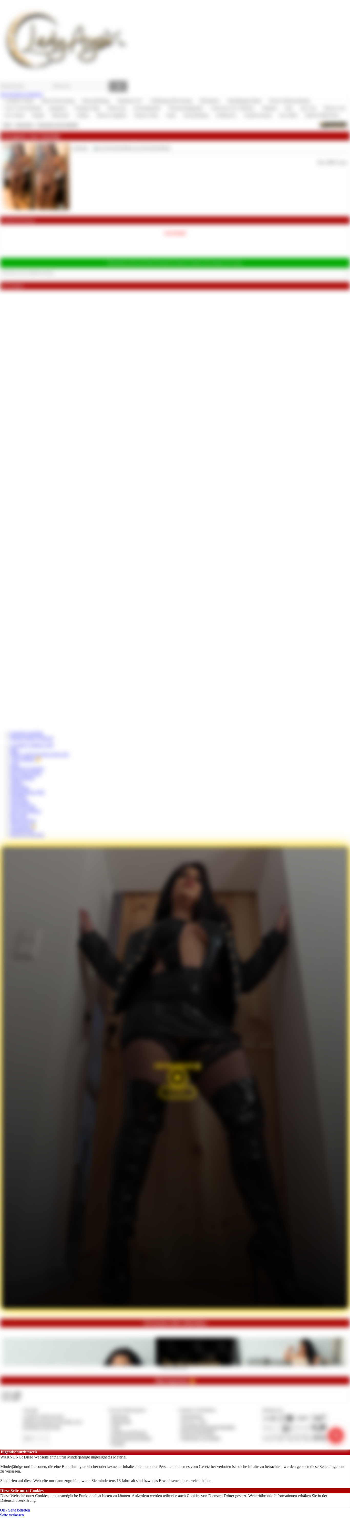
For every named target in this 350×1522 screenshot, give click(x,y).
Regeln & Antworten (27, 834)
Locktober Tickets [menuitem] (19, 101)
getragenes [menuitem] (57, 108)
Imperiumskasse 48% (27, 792)
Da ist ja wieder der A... (175, 1367)
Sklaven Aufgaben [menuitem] (112, 115)
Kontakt (118, 1443)
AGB (115, 1427)
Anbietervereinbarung (129, 1432)
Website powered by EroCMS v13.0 (52, 1422)
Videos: (11, 1393)
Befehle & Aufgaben (27, 768)
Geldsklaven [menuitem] (226, 115)
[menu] (175, 108)
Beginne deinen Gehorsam (31, 738)
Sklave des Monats (25, 811)
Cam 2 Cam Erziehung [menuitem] (23, 108)
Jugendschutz (192, 1416)
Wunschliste (20, 801)
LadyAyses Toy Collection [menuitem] (232, 108)
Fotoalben (18, 797)
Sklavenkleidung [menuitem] (95, 101)
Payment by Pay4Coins (42, 1427)
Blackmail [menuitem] (60, 115)
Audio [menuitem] (171, 115)
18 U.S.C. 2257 (194, 1422)
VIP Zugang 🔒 (23, 825)
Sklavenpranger (23, 820)
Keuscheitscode (23, 806)
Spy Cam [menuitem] (308, 108)
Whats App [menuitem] (116, 108)
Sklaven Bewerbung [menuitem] (57, 101)
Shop (7, 124)
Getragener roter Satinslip (57, 124)
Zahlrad (16, 782)
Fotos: (11, 1398)
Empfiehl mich (22, 830)
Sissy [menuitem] (289, 108)
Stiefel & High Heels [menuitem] (322, 115)
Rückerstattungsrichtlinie (131, 1438)
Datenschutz (121, 1422)
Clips (14, 764)
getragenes (24, 124)
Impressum (120, 1416)
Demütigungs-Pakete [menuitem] (244, 101)
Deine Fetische (22, 778)
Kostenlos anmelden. (27, 733)
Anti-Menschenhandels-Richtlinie (208, 1427)
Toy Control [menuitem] (14, 115)
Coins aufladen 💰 (25, 759)
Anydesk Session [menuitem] (258, 115)
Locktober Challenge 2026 (32, 745)
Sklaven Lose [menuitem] (335, 108)
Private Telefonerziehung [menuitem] (289, 101)
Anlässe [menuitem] (82, 115)
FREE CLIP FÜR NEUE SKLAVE (39, 754)
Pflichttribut (19, 787)
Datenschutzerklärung (18, 1500)
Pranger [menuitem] (38, 115)
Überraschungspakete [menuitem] (185, 108)
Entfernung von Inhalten (201, 1438)
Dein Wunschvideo (25, 773)
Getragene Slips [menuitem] (87, 108)
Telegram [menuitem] (269, 108)
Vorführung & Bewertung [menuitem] (171, 101)
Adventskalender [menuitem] (147, 108)
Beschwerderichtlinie (198, 1432)
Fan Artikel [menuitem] (288, 115)
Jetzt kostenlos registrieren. (21, 94)
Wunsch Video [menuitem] (146, 115)
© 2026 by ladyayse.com (43, 1416)
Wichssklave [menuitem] (210, 101)
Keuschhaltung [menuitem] (196, 115)
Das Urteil (18, 816)
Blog (14, 750)
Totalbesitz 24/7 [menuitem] (129, 101)
